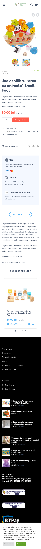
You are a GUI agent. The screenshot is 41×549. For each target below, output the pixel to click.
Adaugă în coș (21, 120)
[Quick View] (28, 324)
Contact (5, 381)
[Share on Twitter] (28, 146)
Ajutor (4, 361)
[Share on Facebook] (24, 146)
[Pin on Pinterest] (33, 146)
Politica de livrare (9, 385)
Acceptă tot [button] (20, 544)
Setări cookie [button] (8, 544)
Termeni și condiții (9, 357)
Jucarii (5, 71)
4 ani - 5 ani (26, 131)
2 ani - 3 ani (6, 74)
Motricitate (12, 135)
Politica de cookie (9, 369)
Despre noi (6, 353)
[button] (4, 4)
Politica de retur (8, 389)
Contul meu (7, 349)
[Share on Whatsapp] (37, 146)
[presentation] (5, 37)
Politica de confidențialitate (13, 365)
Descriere (17, 215)
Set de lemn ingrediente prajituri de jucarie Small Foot (19, 313)
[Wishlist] (33, 324)
